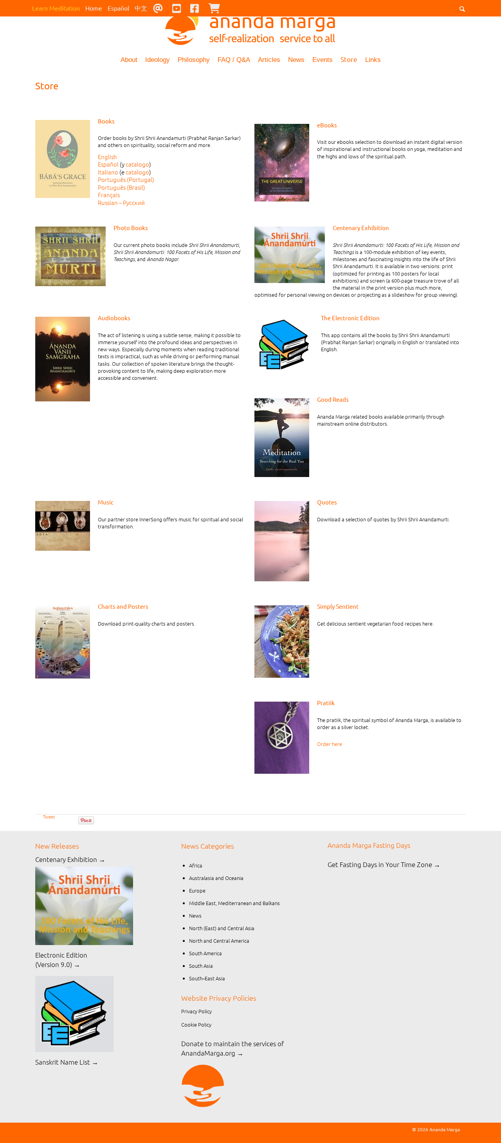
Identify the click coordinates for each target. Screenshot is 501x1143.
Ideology (157, 60)
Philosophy (194, 60)
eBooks (327, 125)
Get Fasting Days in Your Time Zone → (384, 864)
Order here (329, 743)
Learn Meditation (56, 8)
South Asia (201, 965)
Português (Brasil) (121, 187)
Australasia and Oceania (216, 878)
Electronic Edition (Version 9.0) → (61, 960)
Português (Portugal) (126, 179)
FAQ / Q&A (234, 60)
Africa (195, 865)
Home (93, 8)
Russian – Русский (121, 202)
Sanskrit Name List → (66, 1062)
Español (118, 8)
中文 (141, 8)
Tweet (49, 816)
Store (349, 59)
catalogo (137, 164)
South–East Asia (207, 978)
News (296, 60)
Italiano (108, 172)
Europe (197, 890)
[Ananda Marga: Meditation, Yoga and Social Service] (250, 25)
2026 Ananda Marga (438, 1129)
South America (205, 953)
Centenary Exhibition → (70, 859)
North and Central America (219, 940)
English (107, 156)
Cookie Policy (196, 1024)
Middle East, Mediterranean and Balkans (234, 903)
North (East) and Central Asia (221, 928)
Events (322, 60)
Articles (269, 60)
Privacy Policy (196, 1011)
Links (373, 60)
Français (109, 194)
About (129, 60)
